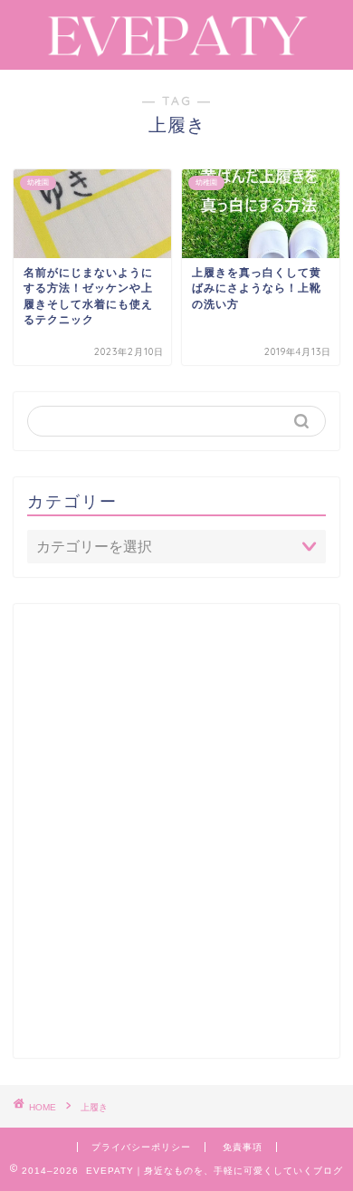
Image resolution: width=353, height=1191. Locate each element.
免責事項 (242, 1147)
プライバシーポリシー (141, 1147)
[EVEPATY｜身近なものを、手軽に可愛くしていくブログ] (176, 52)
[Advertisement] (176, 838)
